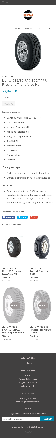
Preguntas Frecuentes (28, 382)
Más (7, 2)
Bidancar (40, 427)
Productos (28, 363)
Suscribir (47, 419)
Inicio (4, 29)
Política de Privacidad (28, 379)
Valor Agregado (28, 386)
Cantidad (6, 97)
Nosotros (28, 375)
